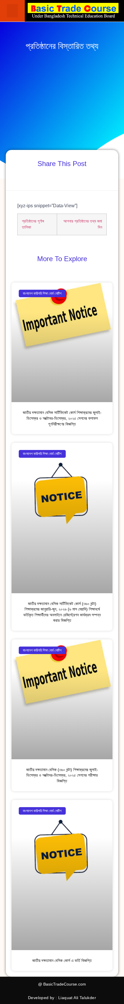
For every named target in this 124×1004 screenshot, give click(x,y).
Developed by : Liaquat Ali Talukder (62, 997)
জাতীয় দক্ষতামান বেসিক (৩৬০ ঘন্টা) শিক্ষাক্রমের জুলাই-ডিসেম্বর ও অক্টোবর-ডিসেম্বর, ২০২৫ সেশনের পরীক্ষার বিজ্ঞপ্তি (62, 775)
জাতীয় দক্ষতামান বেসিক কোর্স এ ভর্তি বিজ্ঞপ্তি (62, 960)
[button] (12, 10)
